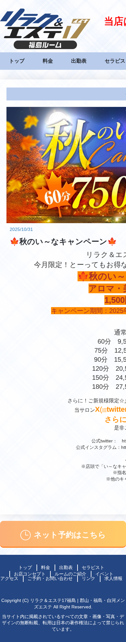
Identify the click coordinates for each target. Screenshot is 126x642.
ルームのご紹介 (70, 573)
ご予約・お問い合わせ (50, 578)
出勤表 (79, 61)
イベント (104, 573)
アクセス (9, 578)
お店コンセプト (30, 573)
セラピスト (93, 567)
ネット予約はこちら (70, 534)
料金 (48, 61)
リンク (88, 578)
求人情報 (113, 578)
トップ (17, 61)
